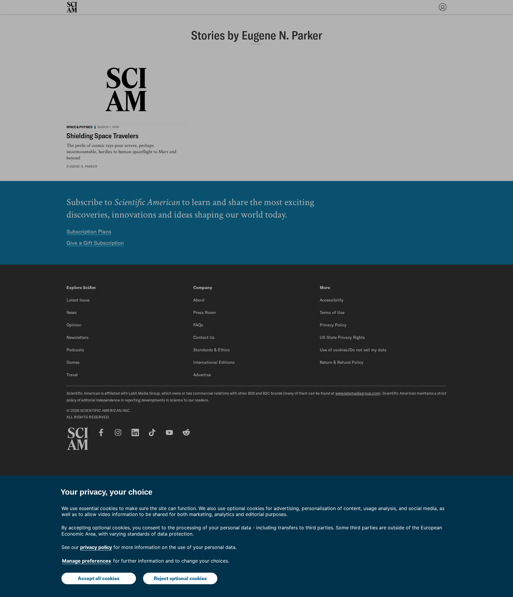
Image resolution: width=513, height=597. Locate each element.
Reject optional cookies (180, 578)
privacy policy (96, 547)
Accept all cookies (98, 578)
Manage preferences (86, 561)
